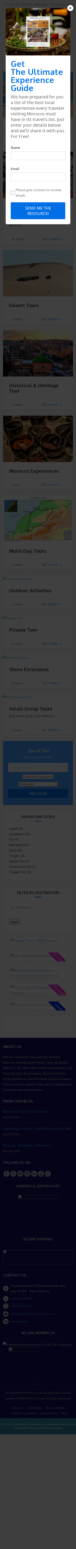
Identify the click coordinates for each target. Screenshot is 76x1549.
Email (15, 169)
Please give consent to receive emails (38, 193)
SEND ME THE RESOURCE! (38, 210)
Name (15, 147)
